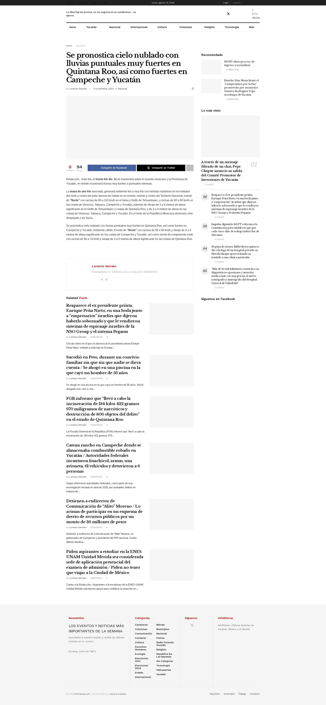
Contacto (104, 3)
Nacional (114, 27)
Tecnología (232, 27)
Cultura (162, 27)
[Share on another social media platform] (190, 168)
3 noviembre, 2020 (103, 88)
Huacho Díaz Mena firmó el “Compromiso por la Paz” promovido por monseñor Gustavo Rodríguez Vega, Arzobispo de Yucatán (241, 87)
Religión (209, 27)
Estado (139, 672)
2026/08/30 (96, 337)
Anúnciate (83, 3)
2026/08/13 (96, 527)
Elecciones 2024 (141, 667)
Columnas (185, 27)
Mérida (160, 624)
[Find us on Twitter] (228, 14)
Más (251, 27)
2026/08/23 (96, 425)
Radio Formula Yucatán (165, 643)
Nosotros (71, 3)
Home (69, 45)
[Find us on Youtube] (234, 14)
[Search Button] (258, 2)
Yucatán (91, 27)
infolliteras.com (82, 694)
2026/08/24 (96, 378)
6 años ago (232, 69)
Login (226, 3)
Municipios (162, 629)
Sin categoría (164, 661)
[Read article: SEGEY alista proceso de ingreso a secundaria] (211, 67)
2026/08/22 (96, 477)
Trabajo (93, 3)
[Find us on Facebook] (222, 14)
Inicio (72, 27)
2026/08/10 (96, 578)
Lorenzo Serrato (78, 88)
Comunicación (143, 633)
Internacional (139, 27)
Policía (160, 638)
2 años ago (232, 99)
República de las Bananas (164, 655)
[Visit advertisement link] (163, 41)
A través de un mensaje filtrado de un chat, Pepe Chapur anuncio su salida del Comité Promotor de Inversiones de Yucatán (221, 171)
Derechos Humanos (141, 648)
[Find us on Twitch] (246, 14)
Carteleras (141, 624)
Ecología (140, 654)
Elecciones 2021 (141, 659)
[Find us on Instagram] (240, 14)
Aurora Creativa (118, 694)
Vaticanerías (163, 670)
